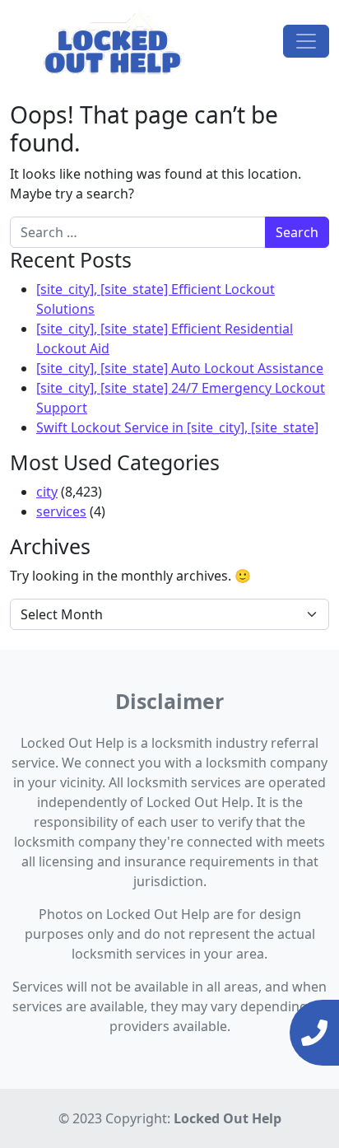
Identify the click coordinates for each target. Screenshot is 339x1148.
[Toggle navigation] (306, 41)
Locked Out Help (227, 1118)
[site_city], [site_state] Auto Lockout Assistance (179, 368)
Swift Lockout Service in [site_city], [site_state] (177, 427)
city (47, 492)
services (61, 511)
